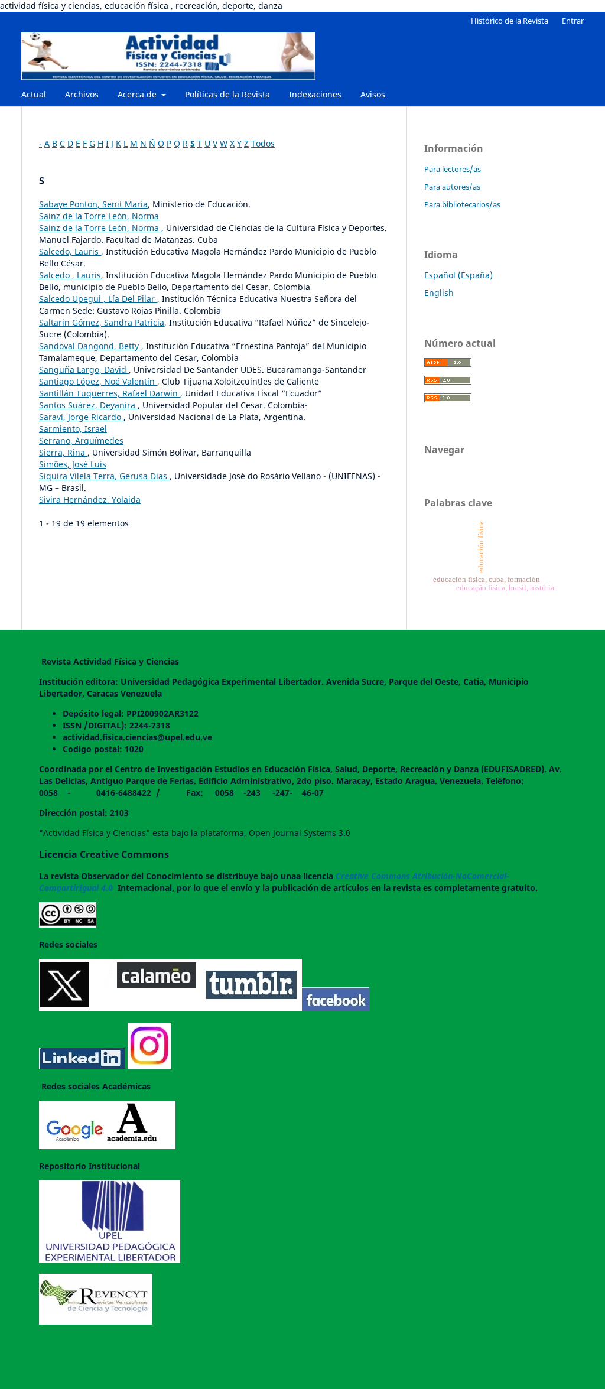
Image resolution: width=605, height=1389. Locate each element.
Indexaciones (315, 94)
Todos (263, 143)
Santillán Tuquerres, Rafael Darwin (109, 393)
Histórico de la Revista (509, 20)
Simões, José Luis (72, 464)
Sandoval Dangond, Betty (90, 346)
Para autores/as (452, 186)
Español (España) (458, 275)
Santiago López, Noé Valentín (98, 381)
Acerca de (138, 94)
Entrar (573, 20)
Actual (33, 94)
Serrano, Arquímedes (81, 440)
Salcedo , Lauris (70, 275)
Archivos (82, 94)
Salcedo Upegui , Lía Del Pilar (98, 298)
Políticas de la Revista (227, 94)
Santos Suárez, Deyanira (88, 405)
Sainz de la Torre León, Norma (99, 216)
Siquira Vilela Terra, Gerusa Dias (104, 476)
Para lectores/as (452, 169)
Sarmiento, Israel (73, 428)
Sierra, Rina (63, 452)
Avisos (372, 94)
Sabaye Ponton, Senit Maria (93, 204)
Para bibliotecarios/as (462, 204)
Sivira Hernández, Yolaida (90, 499)
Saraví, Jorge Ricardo (81, 416)
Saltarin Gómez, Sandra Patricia (101, 322)
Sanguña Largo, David (84, 369)
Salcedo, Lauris (70, 251)
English (439, 292)
